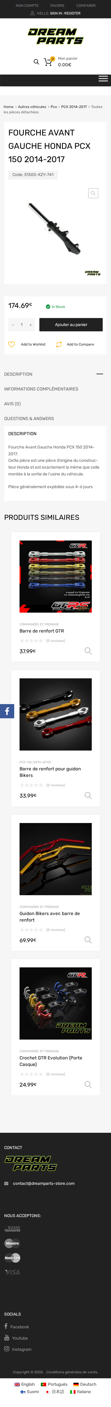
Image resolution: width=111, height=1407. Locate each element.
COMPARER (86, 6)
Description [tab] (18, 374)
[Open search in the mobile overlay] (36, 61)
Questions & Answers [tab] (29, 418)
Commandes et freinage (39, 624)
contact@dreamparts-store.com (44, 1183)
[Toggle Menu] (103, 80)
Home (9, 107)
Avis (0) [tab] (12, 403)
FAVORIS (57, 6)
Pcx (54, 107)
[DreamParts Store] (55, 43)
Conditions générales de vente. (72, 1372)
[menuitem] (25, 1384)
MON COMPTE (27, 6)
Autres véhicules (32, 107)
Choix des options (88, 651)
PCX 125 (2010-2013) (35, 762)
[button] (93, 193)
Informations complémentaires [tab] (41, 389)
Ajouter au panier (71, 324)
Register (72, 13)
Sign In (56, 13)
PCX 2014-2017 (74, 107)
